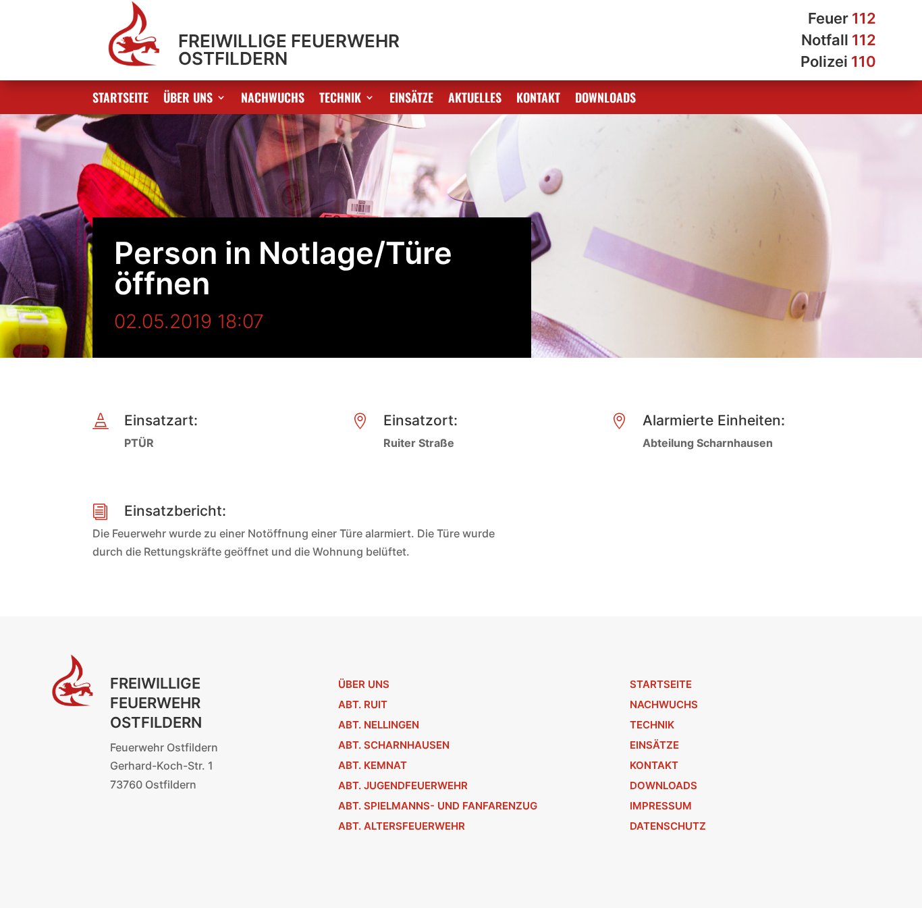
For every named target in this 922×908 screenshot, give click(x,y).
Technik (340, 99)
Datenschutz (668, 826)
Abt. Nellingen (378, 724)
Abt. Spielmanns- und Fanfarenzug (437, 805)
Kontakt (538, 99)
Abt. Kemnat (372, 765)
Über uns (188, 99)
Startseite (120, 99)
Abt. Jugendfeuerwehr (403, 785)
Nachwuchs (272, 99)
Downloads (605, 99)
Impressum (661, 805)
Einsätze (411, 99)
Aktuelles (474, 99)
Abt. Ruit (362, 704)
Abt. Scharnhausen (394, 745)
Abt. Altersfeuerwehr (401, 826)
